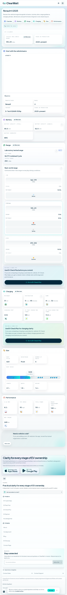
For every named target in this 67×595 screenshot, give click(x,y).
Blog (4, 536)
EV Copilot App (7, 500)
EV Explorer (6, 514)
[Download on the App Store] (11, 471)
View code (7, 443)
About (5, 527)
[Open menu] (63, 3)
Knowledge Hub (7, 518)
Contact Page (7, 545)
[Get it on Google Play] (30, 471)
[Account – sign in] (58, 3)
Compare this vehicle (11, 26)
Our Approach (7, 532)
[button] (62, 124)
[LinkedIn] (4, 591)
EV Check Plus (7, 509)
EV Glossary (6, 540)
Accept (51, 590)
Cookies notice (19, 591)
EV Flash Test (6, 505)
